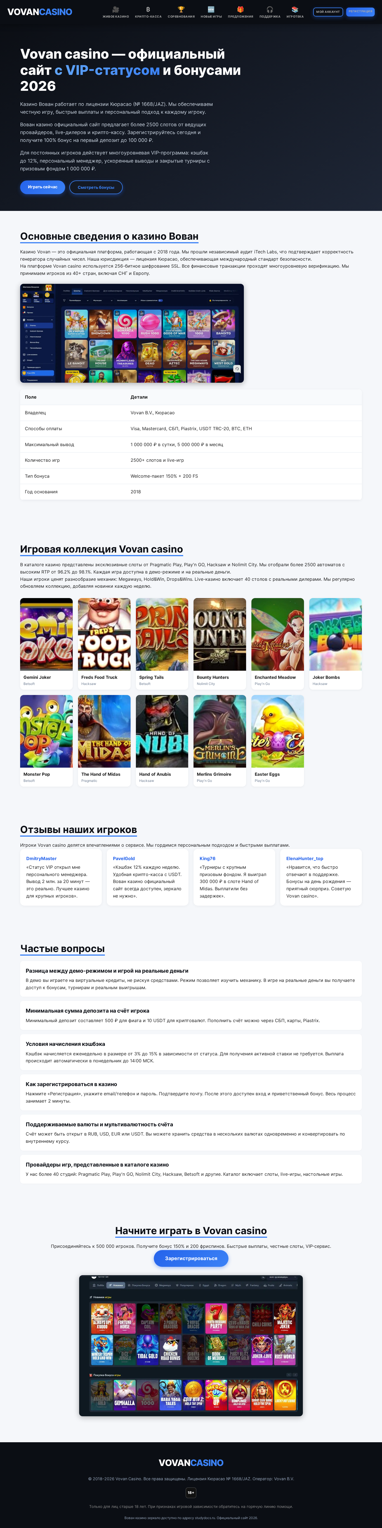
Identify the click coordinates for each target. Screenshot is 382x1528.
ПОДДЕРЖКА (270, 12)
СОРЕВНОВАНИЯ (181, 12)
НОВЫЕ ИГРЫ (211, 12)
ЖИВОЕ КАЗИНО (116, 12)
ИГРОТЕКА (295, 12)
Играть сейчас (42, 186)
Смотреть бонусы (96, 187)
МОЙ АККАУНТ (328, 12)
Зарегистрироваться (191, 1258)
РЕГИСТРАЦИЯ (360, 11)
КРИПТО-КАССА (148, 12)
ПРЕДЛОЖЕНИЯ (240, 12)
